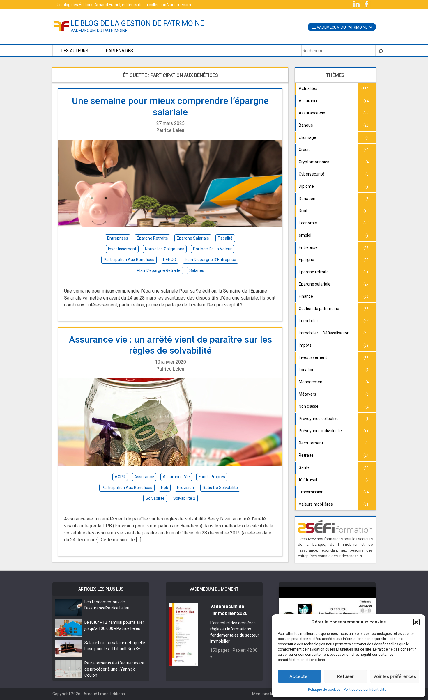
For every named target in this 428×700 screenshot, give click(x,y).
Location (306, 369)
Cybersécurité (311, 174)
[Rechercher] (380, 50)
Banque (306, 125)
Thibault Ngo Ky (126, 648)
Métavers (307, 394)
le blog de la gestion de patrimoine (137, 23)
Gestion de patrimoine (319, 308)
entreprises (117, 238)
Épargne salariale (314, 284)
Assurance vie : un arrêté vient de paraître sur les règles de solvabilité (170, 345)
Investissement (313, 357)
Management (311, 382)
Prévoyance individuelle (320, 430)
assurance (144, 476)
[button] (416, 622)
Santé (304, 467)
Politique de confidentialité (365, 689)
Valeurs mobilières (316, 504)
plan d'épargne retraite (159, 270)
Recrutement (311, 443)
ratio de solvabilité (220, 487)
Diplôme (306, 186)
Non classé (309, 406)
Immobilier (308, 320)
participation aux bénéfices (129, 259)
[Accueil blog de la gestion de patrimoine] (61, 25)
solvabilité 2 (184, 498)
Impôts (305, 345)
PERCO (169, 259)
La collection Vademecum (167, 4)
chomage (307, 137)
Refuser (345, 676)
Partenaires (119, 50)
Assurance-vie (312, 113)
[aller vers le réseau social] (357, 4)
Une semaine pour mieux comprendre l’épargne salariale (170, 106)
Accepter (299, 676)
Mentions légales (267, 694)
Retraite (306, 455)
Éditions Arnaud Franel (99, 4)
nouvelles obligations (164, 249)
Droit (303, 210)
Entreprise (308, 247)
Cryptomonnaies (314, 162)
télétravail (308, 479)
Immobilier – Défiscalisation (324, 333)
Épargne (306, 259)
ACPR (120, 476)
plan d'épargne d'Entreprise (210, 259)
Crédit (304, 149)
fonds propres (212, 476)
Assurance (309, 100)
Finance (306, 296)
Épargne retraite (314, 272)
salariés (196, 270)
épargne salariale (193, 238)
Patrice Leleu (170, 130)
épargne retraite (152, 238)
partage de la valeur (212, 249)
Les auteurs (74, 50)
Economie (308, 223)
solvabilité (155, 498)
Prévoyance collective (319, 418)
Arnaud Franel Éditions (104, 694)
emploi (305, 235)
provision (185, 487)
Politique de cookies (324, 689)
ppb (164, 487)
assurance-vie (176, 476)
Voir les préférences (394, 676)
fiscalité (225, 238)
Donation (307, 198)
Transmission (311, 492)
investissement (122, 249)
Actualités (308, 88)
